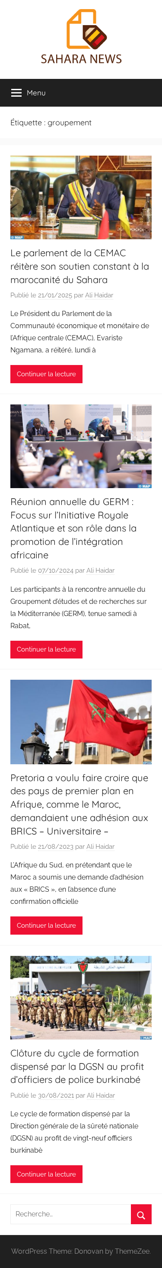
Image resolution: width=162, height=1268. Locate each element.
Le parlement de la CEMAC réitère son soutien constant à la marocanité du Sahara (79, 266)
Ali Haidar (99, 295)
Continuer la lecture (46, 374)
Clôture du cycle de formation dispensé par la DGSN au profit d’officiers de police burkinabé (77, 1066)
